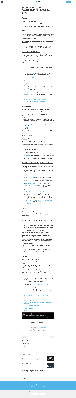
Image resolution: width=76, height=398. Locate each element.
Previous (25, 337)
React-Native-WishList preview (31, 185)
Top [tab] (23, 354)
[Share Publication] (65, 2)
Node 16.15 (26, 281)
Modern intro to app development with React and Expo (35, 124)
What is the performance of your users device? (34, 203)
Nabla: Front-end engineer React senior (35, 214)
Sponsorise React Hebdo (28, 211)
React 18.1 (27, 92)
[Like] (23, 15)
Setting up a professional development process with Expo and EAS (37, 127)
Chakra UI (24, 36)
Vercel (51, 86)
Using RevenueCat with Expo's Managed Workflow (35, 193)
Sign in (73, 1)
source (51, 263)
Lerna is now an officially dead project (31, 283)
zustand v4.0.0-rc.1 (28, 96)
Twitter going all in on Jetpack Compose (33, 196)
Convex (26, 85)
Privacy (38, 391)
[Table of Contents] (1, 199)
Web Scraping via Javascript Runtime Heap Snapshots (35, 276)
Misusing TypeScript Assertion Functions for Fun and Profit (36, 295)
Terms (40, 391)
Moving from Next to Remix (31, 52)
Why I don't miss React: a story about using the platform (38, 41)
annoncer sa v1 (50, 91)
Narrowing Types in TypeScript (30, 298)
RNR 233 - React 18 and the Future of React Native (35, 191)
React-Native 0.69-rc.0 (29, 177)
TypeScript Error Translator (31, 259)
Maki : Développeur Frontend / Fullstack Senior (35, 236)
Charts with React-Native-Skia (31, 183)
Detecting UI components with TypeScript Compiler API (35, 293)
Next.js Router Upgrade (29, 73)
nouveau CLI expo (27, 155)
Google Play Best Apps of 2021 (44, 224)
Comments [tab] (24, 343)
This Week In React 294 (26, 363)
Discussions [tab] (28, 354)
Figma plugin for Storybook (29, 308)
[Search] (63, 2)
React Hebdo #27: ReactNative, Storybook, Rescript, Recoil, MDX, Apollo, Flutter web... (34, 371)
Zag (23, 30)
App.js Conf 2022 (28, 109)
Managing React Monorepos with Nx (32, 102)
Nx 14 (25, 286)
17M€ (28, 224)
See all (24, 378)
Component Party (28, 80)
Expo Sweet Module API (44, 153)
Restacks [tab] (28, 343)
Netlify (47, 86)
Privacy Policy (44, 330)
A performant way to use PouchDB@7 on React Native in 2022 (37, 205)
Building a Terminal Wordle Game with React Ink (35, 101)
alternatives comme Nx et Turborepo (43, 284)
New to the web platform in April (30, 306)
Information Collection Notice (38, 330)
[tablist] (26, 343)
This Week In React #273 (27, 357)
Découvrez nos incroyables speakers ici (43, 117)
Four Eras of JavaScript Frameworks (31, 305)
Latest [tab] (25, 354)
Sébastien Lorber (26, 12)
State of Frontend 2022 (28, 310)
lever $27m (35, 86)
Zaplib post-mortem (28, 287)
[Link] (20, 18)
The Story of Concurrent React (31, 88)
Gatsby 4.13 (27, 97)
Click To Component (29, 21)
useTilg (26, 94)
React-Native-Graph (29, 180)
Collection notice (44, 391)
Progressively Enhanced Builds (30, 300)
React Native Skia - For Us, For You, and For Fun (37, 163)
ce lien (50, 132)
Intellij (35, 27)
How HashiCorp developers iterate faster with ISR (37, 61)
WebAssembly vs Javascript (29, 290)
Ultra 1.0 (26, 91)
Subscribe (68, 1)
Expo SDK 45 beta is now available (33, 142)
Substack (33, 396)
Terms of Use (42, 329)
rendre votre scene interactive (43, 78)
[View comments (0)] (25, 15)
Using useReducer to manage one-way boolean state (35, 99)
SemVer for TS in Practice (29, 297)
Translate (24, 5)
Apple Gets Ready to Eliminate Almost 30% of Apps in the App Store (39, 200)
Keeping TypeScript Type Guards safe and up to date (37, 266)
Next (51, 337)
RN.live (26, 189)
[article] (38, 359)
